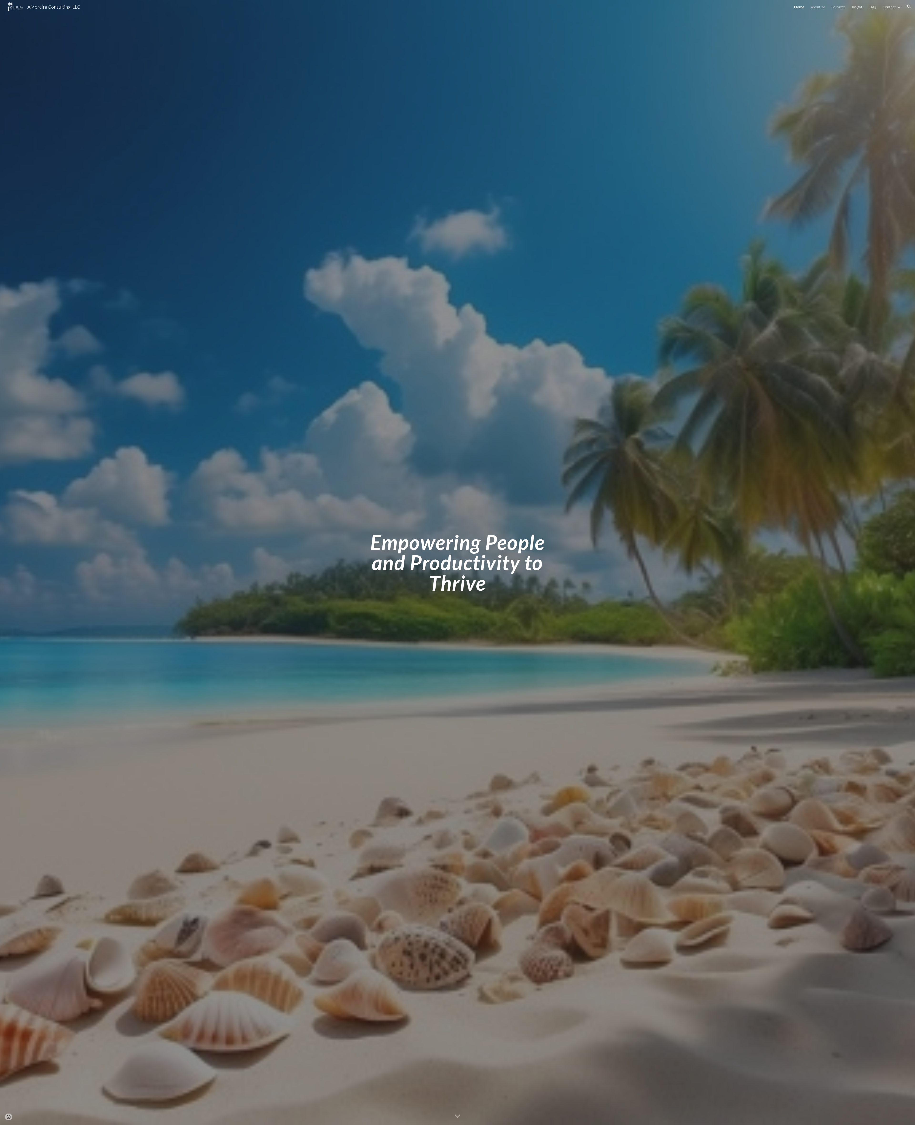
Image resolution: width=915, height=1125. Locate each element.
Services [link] (839, 7)
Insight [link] (857, 7)
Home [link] (799, 7)
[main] (457, 562)
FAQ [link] (872, 7)
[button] (909, 6)
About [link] (815, 7)
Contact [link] (889, 7)
